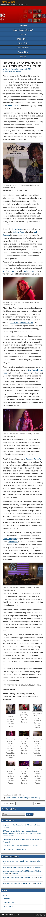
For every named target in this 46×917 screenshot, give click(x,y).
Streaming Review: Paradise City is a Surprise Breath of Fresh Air (22, 64)
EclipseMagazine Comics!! (23, 30)
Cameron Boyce (13, 105)
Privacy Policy (23, 43)
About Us (23, 34)
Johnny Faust (18, 232)
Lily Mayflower (8, 271)
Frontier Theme (39, 915)
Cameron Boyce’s (33, 459)
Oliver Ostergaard (10, 539)
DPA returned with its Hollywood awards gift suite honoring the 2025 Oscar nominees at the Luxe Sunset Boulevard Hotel (22, 833)
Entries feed (7, 899)
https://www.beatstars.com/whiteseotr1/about (19, 861)
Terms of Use (23, 52)
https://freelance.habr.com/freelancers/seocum (19, 877)
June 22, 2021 (26, 69)
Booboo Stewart (26, 323)
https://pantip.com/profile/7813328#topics (17, 867)
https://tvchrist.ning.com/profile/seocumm (17, 883)
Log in (5, 895)
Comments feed (8, 902)
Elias (30, 370)
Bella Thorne (29, 271)
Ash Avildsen (17, 229)
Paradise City (35, 798)
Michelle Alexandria (11, 69)
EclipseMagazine (8, 1)
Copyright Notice (23, 48)
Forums (23, 57)
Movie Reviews (10, 71)
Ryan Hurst (13, 542)
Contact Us (23, 25)
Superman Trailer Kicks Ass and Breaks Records (20, 846)
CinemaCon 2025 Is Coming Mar (14, 849)
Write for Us (21, 39)
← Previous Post (8, 803)
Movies (18, 71)
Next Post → (39, 803)
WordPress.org (8, 906)
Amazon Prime (12, 798)
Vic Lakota (14, 323)
